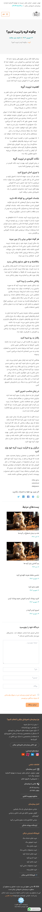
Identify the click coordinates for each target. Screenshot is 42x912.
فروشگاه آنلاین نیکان (28, 875)
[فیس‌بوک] (28, 496)
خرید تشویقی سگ (31, 842)
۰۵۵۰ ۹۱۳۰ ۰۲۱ (34, 790)
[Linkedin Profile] (31, 754)
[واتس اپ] (38, 496)
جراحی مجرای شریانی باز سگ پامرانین (25, 809)
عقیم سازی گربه (34, 587)
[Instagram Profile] (36, 754)
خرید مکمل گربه (32, 862)
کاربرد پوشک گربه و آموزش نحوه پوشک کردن (23, 598)
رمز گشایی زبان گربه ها (31, 563)
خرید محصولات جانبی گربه (28, 866)
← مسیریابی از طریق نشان (30, 779)
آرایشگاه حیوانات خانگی (29, 825)
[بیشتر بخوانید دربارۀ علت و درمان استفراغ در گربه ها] (23, 521)
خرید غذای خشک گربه (30, 854)
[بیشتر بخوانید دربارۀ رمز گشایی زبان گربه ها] (23, 551)
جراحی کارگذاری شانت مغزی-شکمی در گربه (23, 820)
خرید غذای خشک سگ (30, 838)
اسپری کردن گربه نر (32, 610)
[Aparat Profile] (27, 754)
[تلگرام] (33, 496)
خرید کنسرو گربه (32, 858)
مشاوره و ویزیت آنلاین (30, 796)
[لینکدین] (23, 496)
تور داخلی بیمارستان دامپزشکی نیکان (25, 745)
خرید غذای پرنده (32, 869)
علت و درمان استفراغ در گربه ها (28, 533)
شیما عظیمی (9, 896)
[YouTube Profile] (23, 754)
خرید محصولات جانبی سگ (28, 850)
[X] (18, 496)
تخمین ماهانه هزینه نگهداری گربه (28, 575)
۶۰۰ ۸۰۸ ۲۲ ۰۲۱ (17, 6)
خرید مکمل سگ (32, 846)
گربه (29, 42)
